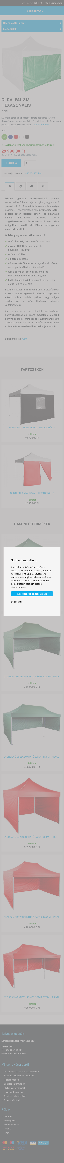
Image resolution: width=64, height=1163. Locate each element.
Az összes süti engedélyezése (32, 593)
